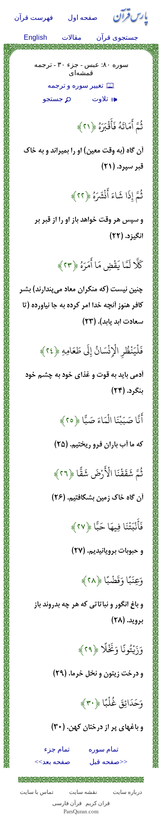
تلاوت (101, 98)
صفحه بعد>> (52, 761)
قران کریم (98, 803)
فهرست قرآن (33, 17)
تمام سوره (103, 749)
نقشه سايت (83, 792)
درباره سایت (127, 792)
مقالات (72, 37)
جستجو (53, 98)
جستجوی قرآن (117, 37)
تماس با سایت (37, 792)
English (35, 37)
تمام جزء (57, 749)
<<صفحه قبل (108, 761)
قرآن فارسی (67, 803)
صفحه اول (83, 17)
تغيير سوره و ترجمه (76, 85)
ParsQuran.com (81, 811)
